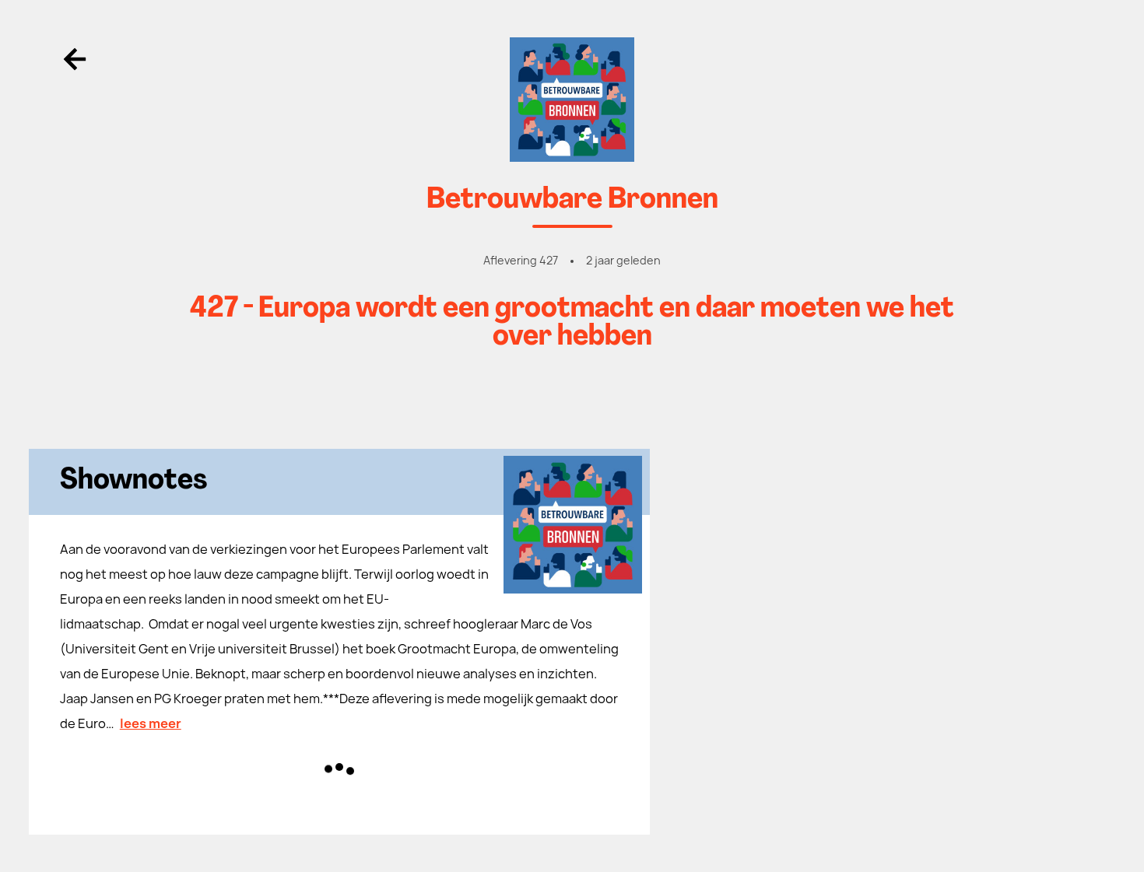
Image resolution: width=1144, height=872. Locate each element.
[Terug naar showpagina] (572, 99)
